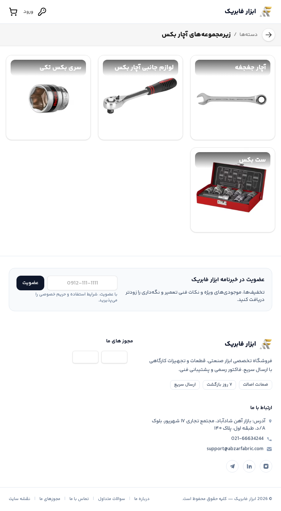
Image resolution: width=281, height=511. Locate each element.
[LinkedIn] (249, 466)
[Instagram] (266, 466)
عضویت (30, 283)
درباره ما (142, 499)
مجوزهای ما (50, 499)
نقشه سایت (19, 499)
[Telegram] (232, 466)
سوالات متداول (111, 499)
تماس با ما (79, 499)
